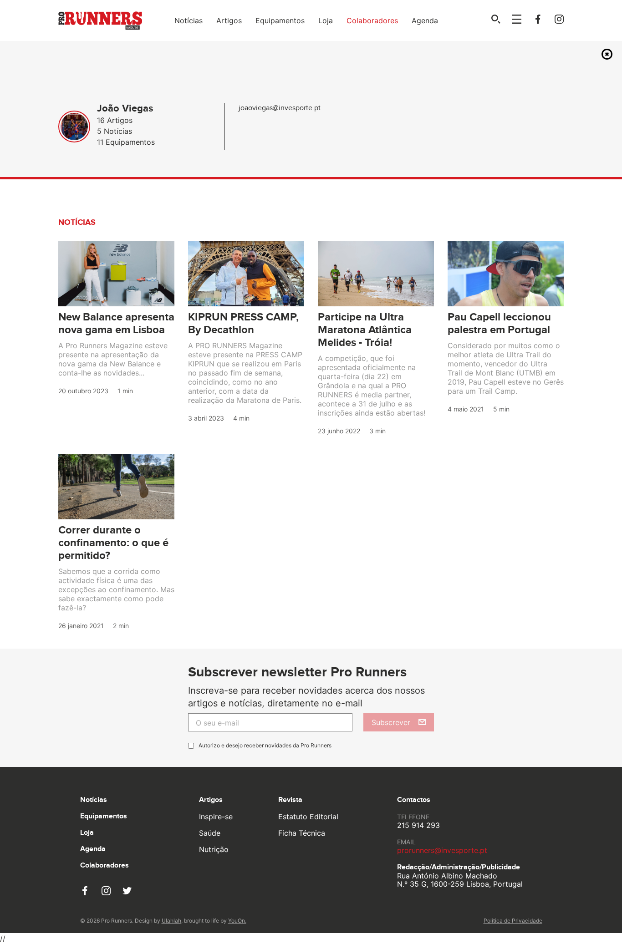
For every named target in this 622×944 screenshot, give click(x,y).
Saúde (209, 832)
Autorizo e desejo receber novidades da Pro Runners (265, 745)
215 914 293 (418, 825)
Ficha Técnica (301, 832)
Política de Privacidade (513, 920)
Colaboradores (372, 20)
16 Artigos (115, 120)
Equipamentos (280, 20)
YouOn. (237, 920)
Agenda (425, 20)
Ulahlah (171, 920)
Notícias (188, 20)
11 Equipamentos (126, 142)
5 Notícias (114, 131)
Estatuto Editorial (308, 816)
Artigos (229, 20)
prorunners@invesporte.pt (442, 850)
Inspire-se (216, 816)
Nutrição (214, 849)
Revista (290, 800)
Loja (325, 20)
